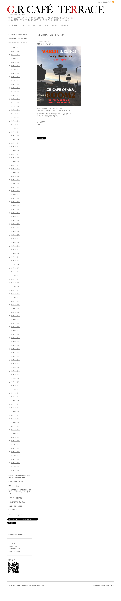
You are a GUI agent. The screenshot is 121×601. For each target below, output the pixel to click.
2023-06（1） (15, 66)
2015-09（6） (15, 360)
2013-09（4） (15, 448)
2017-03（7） (15, 297)
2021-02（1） (15, 124)
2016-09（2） (15, 319)
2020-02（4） (15, 168)
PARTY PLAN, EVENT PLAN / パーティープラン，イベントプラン (20, 492)
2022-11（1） (15, 77)
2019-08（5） (15, 191)
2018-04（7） (15, 249)
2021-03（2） (15, 121)
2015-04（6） (15, 378)
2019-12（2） (15, 176)
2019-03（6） (15, 209)
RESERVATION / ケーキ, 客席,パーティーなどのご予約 (19, 476)
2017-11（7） (15, 268)
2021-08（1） (15, 110)
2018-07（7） (15, 238)
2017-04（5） (15, 293)
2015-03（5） (15, 382)
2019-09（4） (15, 187)
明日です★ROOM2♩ (45, 44)
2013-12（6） (15, 437)
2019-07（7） (15, 194)
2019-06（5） (15, 198)
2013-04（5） (15, 466)
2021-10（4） (15, 106)
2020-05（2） (15, 157)
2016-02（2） (15, 341)
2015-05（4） (15, 374)
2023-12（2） (15, 62)
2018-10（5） (15, 227)
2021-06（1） (15, 113)
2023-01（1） (15, 69)
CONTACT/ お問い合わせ (17, 502)
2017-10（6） (15, 271)
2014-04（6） (15, 422)
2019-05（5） (15, 202)
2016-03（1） (15, 338)
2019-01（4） (15, 216)
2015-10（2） (15, 356)
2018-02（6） (15, 257)
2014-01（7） (15, 433)
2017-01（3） (15, 304)
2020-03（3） (15, 165)
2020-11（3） (15, 135)
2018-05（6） (15, 246)
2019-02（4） (15, 213)
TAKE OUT (13, 510)
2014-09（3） (15, 404)
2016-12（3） (15, 308)
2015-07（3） (15, 367)
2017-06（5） (15, 286)
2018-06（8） (15, 242)
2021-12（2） (15, 102)
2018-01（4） (15, 260)
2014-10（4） (15, 400)
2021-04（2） (15, 117)
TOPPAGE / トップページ (18, 38)
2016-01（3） (15, 345)
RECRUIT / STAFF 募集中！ (19, 34)
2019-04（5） (15, 205)
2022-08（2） (15, 84)
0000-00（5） (15, 470)
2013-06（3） (15, 459)
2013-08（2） (15, 452)
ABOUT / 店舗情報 (15, 498)
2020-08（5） (15, 146)
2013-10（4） (15, 444)
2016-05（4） (15, 330)
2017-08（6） (15, 279)
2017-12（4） (15, 264)
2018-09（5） (15, 231)
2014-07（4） (15, 411)
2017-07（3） (15, 282)
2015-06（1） (15, 371)
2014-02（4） (15, 429)
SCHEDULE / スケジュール (18, 482)
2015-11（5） (15, 352)
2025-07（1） (15, 51)
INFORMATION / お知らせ (18, 43)
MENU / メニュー (15, 486)
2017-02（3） (15, 301)
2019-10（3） (15, 183)
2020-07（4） (15, 150)
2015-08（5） (15, 363)
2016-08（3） (15, 323)
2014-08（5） (15, 407)
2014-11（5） (15, 396)
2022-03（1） (15, 95)
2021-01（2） (15, 128)
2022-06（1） (15, 88)
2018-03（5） (15, 253)
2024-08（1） (15, 54)
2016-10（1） (15, 316)
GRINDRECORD (108, 585)
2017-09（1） (15, 275)
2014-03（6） (15, 426)
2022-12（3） (15, 73)
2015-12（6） (15, 349)
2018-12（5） (15, 220)
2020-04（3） (15, 161)
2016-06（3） (15, 327)
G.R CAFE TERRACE (20, 585)
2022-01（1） (15, 99)
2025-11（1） (15, 47)
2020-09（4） (15, 143)
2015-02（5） (15, 385)
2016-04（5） (15, 334)
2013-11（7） (15, 441)
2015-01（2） (15, 389)
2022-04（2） (15, 91)
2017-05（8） (15, 290)
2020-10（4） (15, 139)
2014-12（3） (15, 393)
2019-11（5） (15, 179)
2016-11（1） (15, 312)
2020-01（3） (15, 172)
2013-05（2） (15, 463)
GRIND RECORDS (15, 506)
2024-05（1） (15, 58)
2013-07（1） (15, 455)
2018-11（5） (15, 224)
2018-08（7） (15, 235)
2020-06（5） (15, 154)
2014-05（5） (15, 418)
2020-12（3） (15, 132)
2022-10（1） (15, 80)
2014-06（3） (15, 415)
